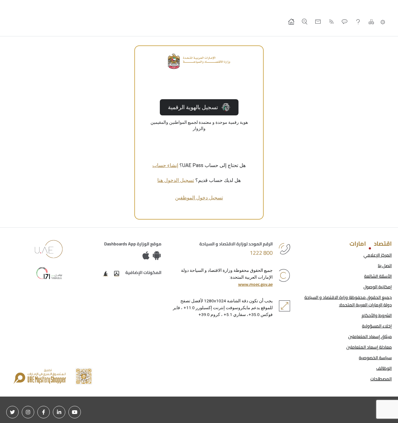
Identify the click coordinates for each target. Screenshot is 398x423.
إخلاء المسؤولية (377, 326)
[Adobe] (116, 273)
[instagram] (28, 412)
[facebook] (43, 412)
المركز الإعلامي (377, 255)
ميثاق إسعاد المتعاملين (370, 336)
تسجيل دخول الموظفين (199, 198)
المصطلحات (381, 379)
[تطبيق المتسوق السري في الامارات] (53, 376)
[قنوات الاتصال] (344, 22)
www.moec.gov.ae (255, 284)
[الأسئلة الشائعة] (358, 22)
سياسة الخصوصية (375, 358)
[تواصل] (49, 273)
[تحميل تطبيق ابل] (147, 256)
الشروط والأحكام (377, 315)
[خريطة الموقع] (371, 22)
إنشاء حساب (165, 165)
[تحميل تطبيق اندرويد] (156, 256)
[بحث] (304, 22)
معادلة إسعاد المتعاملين (369, 347)
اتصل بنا (385, 266)
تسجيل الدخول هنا (175, 180)
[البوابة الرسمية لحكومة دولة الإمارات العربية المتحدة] (49, 249)
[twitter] (12, 412)
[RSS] (331, 22)
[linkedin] (59, 412)
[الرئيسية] (291, 22)
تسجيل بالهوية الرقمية (193, 107)
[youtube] (74, 412)
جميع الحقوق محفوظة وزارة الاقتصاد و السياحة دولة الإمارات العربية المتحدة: (348, 301)
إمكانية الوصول (377, 287)
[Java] (105, 273)
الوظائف (384, 368)
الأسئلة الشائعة (378, 276)
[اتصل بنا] (317, 22)
